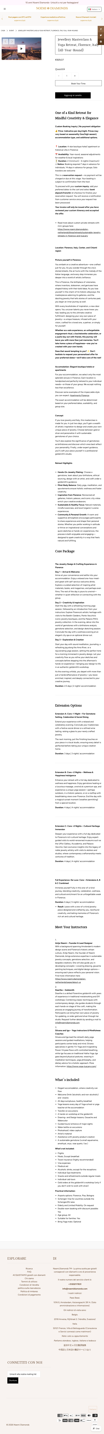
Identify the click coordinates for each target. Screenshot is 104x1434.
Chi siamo (29, 1278)
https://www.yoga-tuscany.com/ (81, 1066)
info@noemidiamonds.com (67, 1022)
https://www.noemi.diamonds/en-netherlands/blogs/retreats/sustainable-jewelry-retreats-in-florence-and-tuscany (79, 232)
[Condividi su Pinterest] (101, 42)
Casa (3, 30)
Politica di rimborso (29, 1291)
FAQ (29, 1272)
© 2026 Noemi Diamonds (17, 1425)
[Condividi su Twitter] (101, 35)
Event (11, 30)
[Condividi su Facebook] (101, 29)
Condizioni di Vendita (29, 1285)
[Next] (12, 41)
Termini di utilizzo (29, 1281)
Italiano (93, 1409)
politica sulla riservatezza (29, 1288)
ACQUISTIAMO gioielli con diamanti (29, 1275)
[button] (94, 9)
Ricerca (29, 1268)
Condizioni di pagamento (29, 1295)
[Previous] (5, 41)
